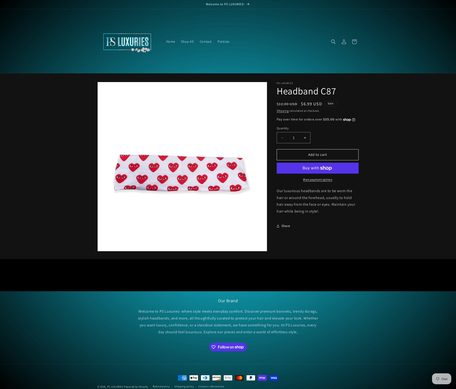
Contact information (211, 386)
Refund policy (161, 386)
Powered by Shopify (136, 386)
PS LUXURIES (115, 386)
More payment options (317, 179)
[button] (333, 42)
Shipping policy (184, 386)
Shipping (283, 110)
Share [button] (285, 226)
